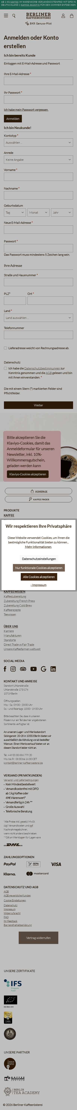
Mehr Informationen (38, 547)
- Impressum (39, 585)
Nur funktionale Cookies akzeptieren (38, 568)
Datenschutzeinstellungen (39, 559)
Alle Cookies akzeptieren (39, 577)
